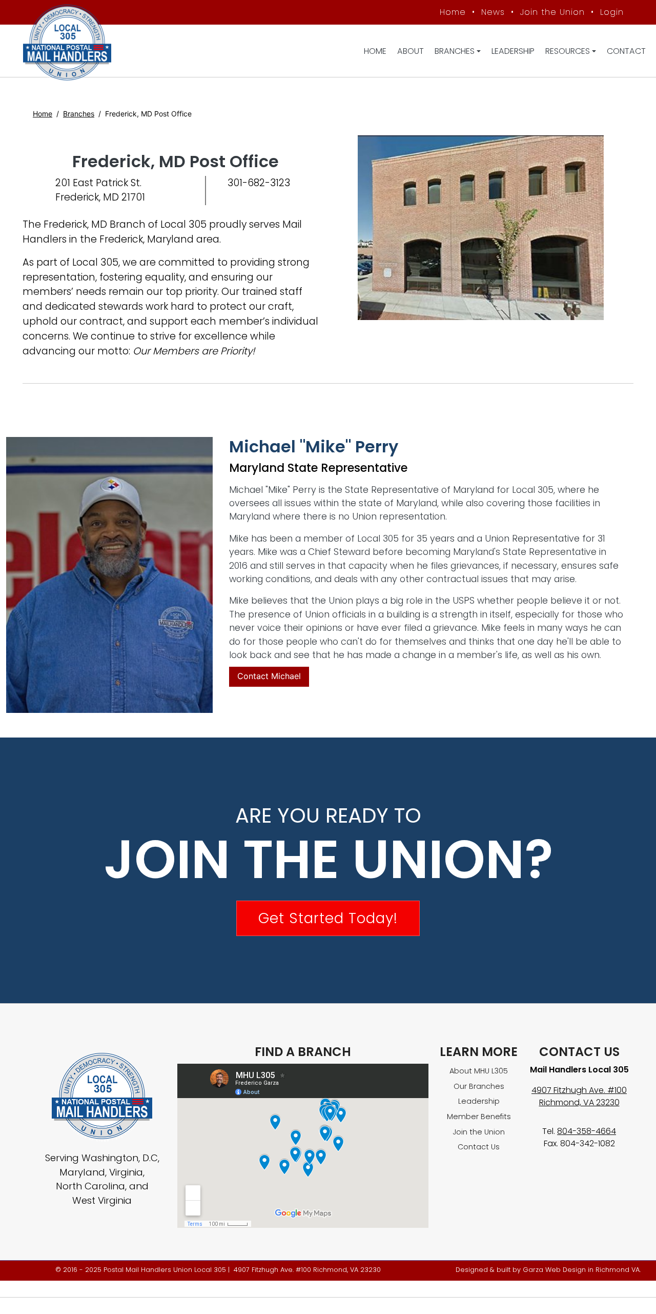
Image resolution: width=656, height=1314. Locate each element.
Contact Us (479, 1147)
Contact (626, 51)
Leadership (513, 51)
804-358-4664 (586, 1131)
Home (453, 12)
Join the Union (552, 12)
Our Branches (479, 1086)
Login (612, 12)
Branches (455, 51)
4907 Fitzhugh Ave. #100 (579, 1090)
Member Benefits (479, 1116)
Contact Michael (269, 676)
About (410, 51)
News (493, 12)
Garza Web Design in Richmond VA (581, 1269)
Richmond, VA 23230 (579, 1102)
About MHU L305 (478, 1071)
